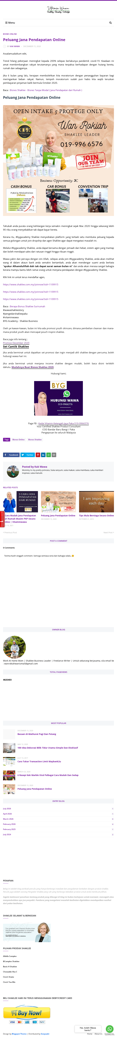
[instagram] (30, 991)
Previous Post (10, 532)
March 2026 (58, 819)
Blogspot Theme (19, 1034)
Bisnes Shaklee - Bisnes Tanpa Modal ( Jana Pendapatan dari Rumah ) (46, 90)
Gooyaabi (45, 1034)
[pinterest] (86, 991)
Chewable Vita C (10, 971)
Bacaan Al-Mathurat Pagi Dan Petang (37, 734)
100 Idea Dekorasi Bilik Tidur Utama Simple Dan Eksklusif (48, 747)
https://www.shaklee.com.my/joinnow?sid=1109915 (30, 284)
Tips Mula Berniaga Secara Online (96, 515)
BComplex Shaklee (11, 961)
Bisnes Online (10, 34)
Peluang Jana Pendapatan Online (58, 515)
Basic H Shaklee (10, 966)
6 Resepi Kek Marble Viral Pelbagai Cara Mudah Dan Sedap (48, 775)
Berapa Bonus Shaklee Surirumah (27, 306)
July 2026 (58, 808)
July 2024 (58, 834)
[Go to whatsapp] (109, 1029)
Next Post (108, 532)
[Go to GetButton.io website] (110, 1035)
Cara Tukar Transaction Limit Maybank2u (39, 761)
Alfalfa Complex (10, 956)
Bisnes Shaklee (35, 439)
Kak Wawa (15, 46)
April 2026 (58, 813)
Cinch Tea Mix (9, 982)
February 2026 (58, 824)
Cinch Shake (8, 977)
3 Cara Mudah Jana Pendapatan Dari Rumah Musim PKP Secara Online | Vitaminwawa (19, 518)
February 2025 (58, 829)
